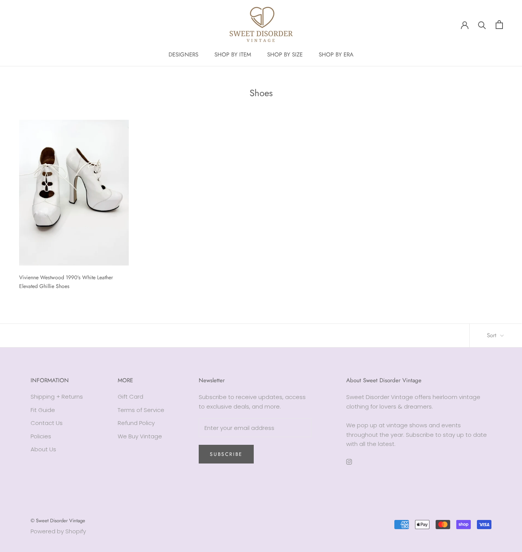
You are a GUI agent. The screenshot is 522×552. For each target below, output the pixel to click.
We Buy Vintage (140, 436)
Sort (492, 335)
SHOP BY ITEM (232, 54)
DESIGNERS (183, 54)
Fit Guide (43, 410)
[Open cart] (499, 24)
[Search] (482, 25)
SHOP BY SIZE (285, 54)
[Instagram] (349, 461)
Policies (41, 436)
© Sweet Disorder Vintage (58, 520)
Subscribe (226, 454)
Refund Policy (136, 423)
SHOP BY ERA (336, 54)
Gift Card (130, 397)
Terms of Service (141, 410)
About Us (43, 449)
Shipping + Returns (57, 397)
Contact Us (47, 423)
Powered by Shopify (58, 531)
